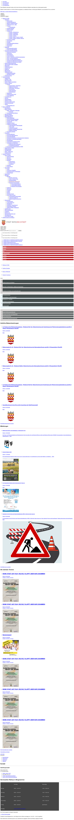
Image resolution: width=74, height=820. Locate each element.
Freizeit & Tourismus (6, 154)
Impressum (5, 759)
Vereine (6, 104)
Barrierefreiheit (5, 757)
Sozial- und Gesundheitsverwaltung (14, 59)
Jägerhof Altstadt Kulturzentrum (15, 198)
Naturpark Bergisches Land (10, 213)
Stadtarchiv (7, 69)
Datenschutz (9, 45)
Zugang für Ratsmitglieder (12, 49)
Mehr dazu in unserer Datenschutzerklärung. (8, 11)
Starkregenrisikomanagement (14, 144)
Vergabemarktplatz (10, 28)
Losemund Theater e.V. (13, 197)
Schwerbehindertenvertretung (12, 43)
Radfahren (9, 187)
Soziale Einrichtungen (9, 103)
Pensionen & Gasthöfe (11, 170)
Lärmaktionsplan (8, 150)
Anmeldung (11, 164)
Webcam (4, 761)
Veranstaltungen (8, 215)
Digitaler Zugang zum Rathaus (8, 217)
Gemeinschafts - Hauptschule (14, 85)
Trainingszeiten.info (10, 105)
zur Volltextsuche (6, 5)
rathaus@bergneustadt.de (9, 775)
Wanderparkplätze (12, 180)
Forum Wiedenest (10, 95)
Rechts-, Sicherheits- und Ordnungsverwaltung (16, 57)
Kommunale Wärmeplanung (12, 135)
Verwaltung (7, 19)
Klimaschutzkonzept (11, 134)
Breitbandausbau (8, 149)
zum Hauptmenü (6, 2)
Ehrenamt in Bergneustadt (10, 101)
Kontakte (8, 42)
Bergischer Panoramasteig (14, 182)
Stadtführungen (8, 208)
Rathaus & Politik (6, 18)
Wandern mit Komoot (13, 177)
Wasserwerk (7, 65)
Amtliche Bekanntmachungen (10, 63)
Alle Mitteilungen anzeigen (5, 567)
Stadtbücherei (7, 78)
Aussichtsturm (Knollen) (11, 206)
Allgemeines (9, 53)
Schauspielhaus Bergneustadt (15, 196)
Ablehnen (2, 13)
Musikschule (9, 93)
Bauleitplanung (8, 108)
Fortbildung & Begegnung (12, 124)
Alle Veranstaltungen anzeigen (6, 749)
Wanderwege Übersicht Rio (14, 181)
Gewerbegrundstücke (9, 115)
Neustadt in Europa (10, 74)
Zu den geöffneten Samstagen (20, 808)
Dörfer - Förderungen (9, 151)
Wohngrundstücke (8, 114)
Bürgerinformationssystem (12, 48)
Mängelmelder (7, 70)
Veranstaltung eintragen (5, 752)
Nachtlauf (9, 160)
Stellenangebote (10, 29)
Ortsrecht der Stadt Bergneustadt (11, 50)
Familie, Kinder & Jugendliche (10, 82)
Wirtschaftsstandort (10, 118)
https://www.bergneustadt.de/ (10, 777)
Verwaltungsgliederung (11, 22)
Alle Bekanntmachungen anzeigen (7, 423)
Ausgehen (9, 165)
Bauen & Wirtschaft (6, 106)
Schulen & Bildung (8, 83)
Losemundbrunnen (10, 202)
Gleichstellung (9, 44)
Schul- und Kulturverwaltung (12, 58)
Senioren (6, 98)
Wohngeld (11, 111)
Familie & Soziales (6, 77)
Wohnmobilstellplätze (9, 210)
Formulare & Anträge (11, 39)
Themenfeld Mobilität (11, 136)
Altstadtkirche (9, 203)
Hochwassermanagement (14, 145)
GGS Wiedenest (12, 91)
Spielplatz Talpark (10, 194)
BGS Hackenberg (8, 80)
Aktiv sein (9, 157)
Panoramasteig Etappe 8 (16, 185)
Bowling (8, 192)
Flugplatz (9, 190)
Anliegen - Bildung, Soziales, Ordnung (16, 38)
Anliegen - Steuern (12, 35)
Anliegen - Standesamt (13, 33)
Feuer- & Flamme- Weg (13, 179)
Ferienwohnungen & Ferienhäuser (13, 171)
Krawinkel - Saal (8, 79)
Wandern (8, 176)
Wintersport (9, 159)
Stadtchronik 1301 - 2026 (12, 24)
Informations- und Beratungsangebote (14, 139)
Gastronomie (7, 174)
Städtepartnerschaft (8, 72)
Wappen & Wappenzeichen (12, 23)
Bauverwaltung (10, 54)
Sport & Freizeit (8, 155)
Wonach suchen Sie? (4, 230)
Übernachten (7, 167)
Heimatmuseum (10, 201)
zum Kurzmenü (5, 4)
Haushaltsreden (12, 27)
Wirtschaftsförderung (9, 116)
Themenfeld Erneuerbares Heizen (13, 141)
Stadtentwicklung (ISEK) (9, 147)
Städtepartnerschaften (11, 73)
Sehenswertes (7, 200)
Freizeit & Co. (7, 212)
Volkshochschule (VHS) (11, 94)
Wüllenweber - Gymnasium (14, 88)
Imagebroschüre (8, 152)
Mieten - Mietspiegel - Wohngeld (13, 110)
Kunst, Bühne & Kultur (11, 195)
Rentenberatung (8, 99)
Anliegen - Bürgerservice (14, 32)
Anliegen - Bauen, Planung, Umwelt (16, 37)
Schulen (8, 84)
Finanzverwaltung (10, 55)
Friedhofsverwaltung (9, 67)
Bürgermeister (9, 21)
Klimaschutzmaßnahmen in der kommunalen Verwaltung (18, 138)
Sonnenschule (12, 89)
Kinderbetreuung (8, 96)
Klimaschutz (7, 133)
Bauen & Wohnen (8, 109)
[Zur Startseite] (14, 225)
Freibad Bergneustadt (13, 128)
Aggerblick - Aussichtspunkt (12, 205)
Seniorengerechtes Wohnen (12, 113)
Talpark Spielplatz (10, 156)
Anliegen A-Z (9, 30)
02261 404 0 (7, 773)
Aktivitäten (7, 175)
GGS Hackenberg (12, 90)
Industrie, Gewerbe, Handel (12, 120)
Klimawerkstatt (10, 140)
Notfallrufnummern (8, 75)
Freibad (8, 191)
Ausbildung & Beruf (10, 123)
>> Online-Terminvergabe (5, 814)
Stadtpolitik (7, 47)
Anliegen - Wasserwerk (13, 34)
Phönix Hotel (11, 126)
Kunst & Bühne (10, 166)
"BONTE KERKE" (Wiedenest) (13, 207)
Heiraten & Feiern (8, 100)
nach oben (2, 754)
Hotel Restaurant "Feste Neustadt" (15, 125)
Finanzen (9, 26)
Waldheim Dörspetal (13, 130)
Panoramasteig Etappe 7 (16, 184)
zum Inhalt (5, 1)
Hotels (8, 169)
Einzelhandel (9, 121)
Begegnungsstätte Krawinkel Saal (15, 129)
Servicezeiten (9, 40)
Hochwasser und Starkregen (12, 142)
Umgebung (7, 211)
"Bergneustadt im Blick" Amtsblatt (11, 64)
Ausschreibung (12, 161)
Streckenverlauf (12, 162)
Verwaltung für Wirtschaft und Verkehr (14, 62)
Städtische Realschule (13, 86)
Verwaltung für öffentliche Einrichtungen (14, 60)
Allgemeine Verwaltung (11, 52)
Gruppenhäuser (10, 172)
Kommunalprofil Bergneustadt (12, 119)
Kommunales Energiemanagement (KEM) (15, 146)
